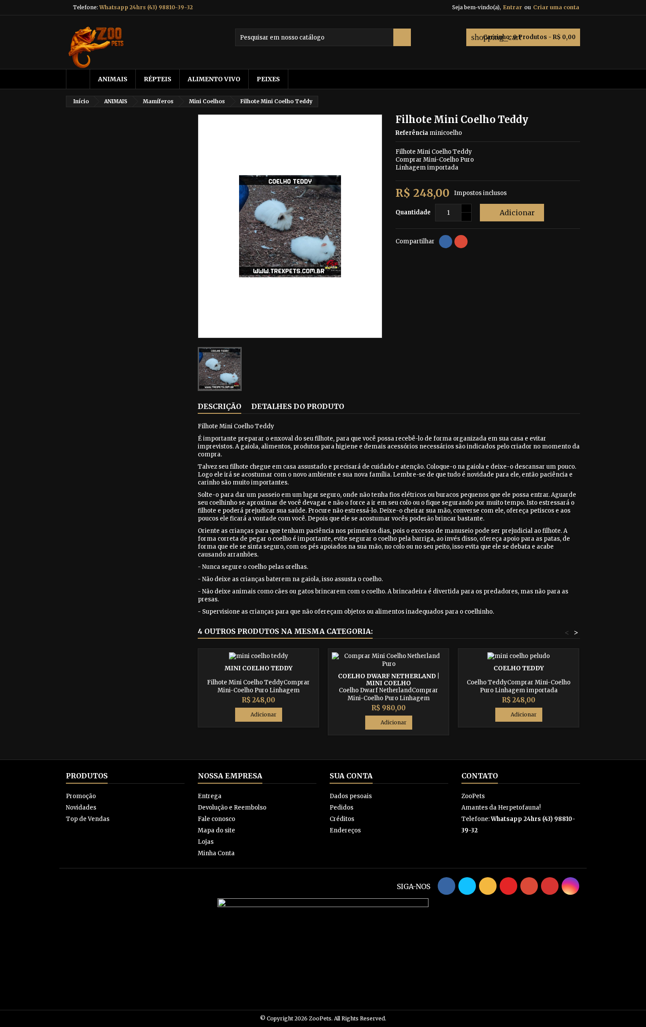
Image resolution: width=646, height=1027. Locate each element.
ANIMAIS (112, 79)
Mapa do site (216, 830)
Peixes (268, 79)
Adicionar (511, 212)
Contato (479, 775)
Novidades (81, 807)
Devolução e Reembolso (232, 807)
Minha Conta (216, 853)
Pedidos (341, 807)
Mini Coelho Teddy (259, 668)
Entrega (209, 796)
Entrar (512, 7)
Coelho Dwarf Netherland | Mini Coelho (388, 679)
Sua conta (351, 775)
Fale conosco (216, 819)
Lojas (206, 842)
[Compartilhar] (445, 241)
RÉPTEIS (157, 79)
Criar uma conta (556, 7)
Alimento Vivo (214, 79)
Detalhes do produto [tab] (297, 406)
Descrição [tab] (219, 406)
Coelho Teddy (519, 668)
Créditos (342, 819)
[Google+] (461, 241)
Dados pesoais (351, 796)
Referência (412, 133)
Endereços (345, 830)
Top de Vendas (87, 819)
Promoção (81, 796)
